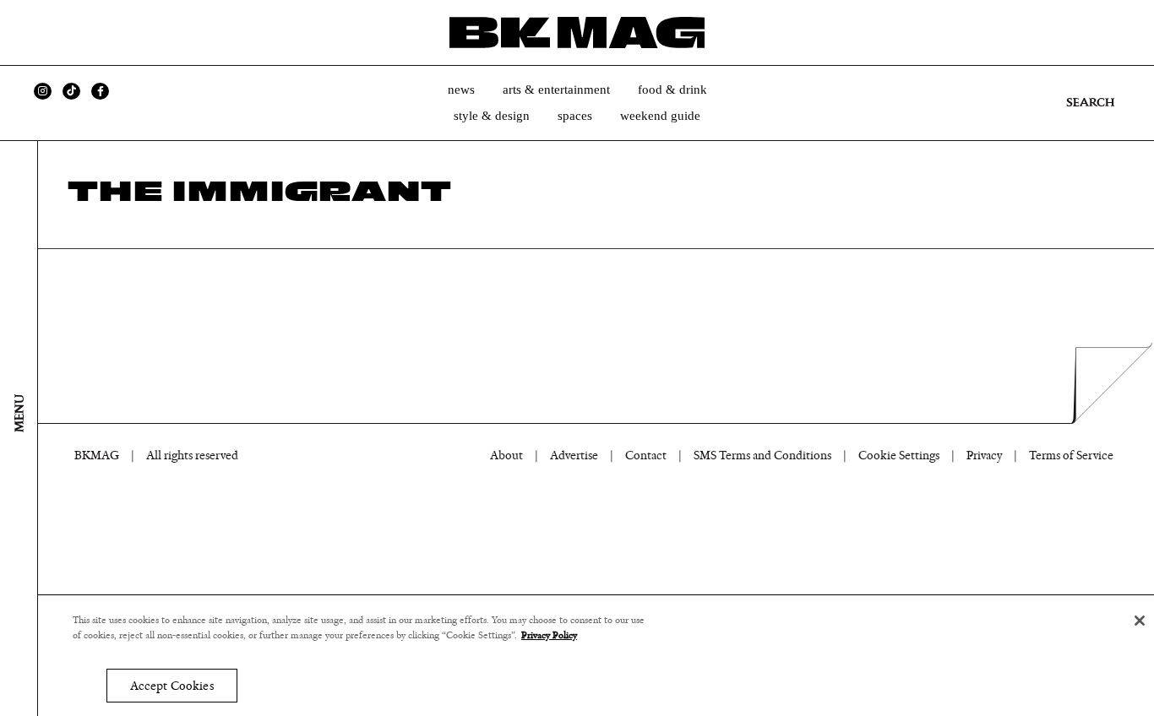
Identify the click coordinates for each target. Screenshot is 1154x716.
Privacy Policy (549, 636)
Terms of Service (1071, 455)
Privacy (984, 455)
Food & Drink (672, 89)
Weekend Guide (660, 115)
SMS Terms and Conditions (762, 455)
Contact (646, 455)
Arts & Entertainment (556, 89)
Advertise (574, 455)
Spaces (575, 115)
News (461, 89)
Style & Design (492, 115)
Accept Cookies (172, 686)
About (506, 455)
